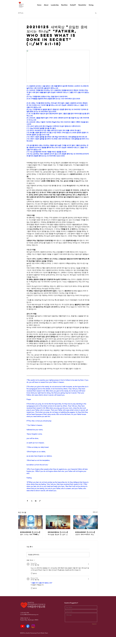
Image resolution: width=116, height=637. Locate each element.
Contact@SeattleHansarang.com (29, 614)
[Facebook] (28, 626)
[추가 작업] (88, 564)
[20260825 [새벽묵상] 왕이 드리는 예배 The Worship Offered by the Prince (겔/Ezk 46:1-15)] (30, 522)
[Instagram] (33, 626)
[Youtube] (22, 626)
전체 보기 (95, 512)
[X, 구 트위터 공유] (31, 501)
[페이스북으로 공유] (27, 501)
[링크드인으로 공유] (36, 501)
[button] (96, 13)
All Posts (20, 13)
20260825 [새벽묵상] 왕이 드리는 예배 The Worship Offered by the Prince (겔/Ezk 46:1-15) (30, 533)
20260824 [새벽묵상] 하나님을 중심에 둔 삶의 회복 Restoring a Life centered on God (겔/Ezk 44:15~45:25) (58, 533)
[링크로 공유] (40, 501)
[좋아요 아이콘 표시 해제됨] (32, 573)
